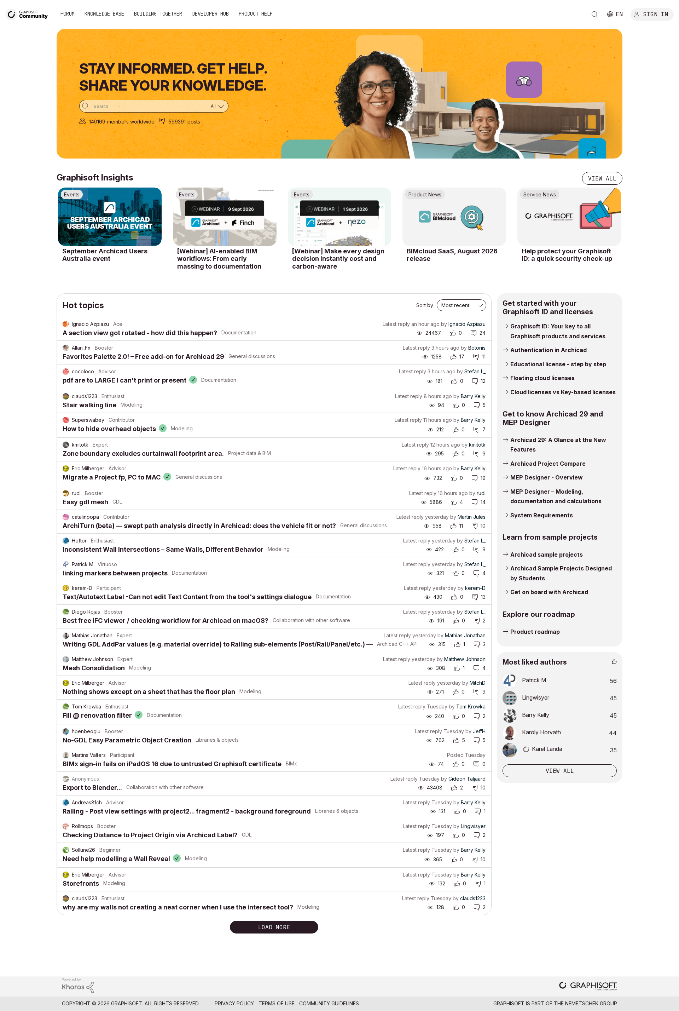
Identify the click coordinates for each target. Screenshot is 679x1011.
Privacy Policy (234, 1003)
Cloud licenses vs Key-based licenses (563, 392)
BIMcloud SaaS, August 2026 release (452, 255)
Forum (67, 14)
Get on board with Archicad (549, 592)
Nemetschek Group (591, 1003)
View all (602, 178)
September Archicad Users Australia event (104, 255)
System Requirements (541, 515)
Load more (274, 927)
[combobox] (153, 106)
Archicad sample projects (546, 554)
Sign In (655, 13)
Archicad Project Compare (548, 463)
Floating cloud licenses (542, 377)
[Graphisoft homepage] (588, 986)
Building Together (158, 14)
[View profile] (66, 324)
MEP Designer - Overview (546, 477)
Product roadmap (535, 631)
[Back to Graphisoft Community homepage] (29, 14)
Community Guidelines (329, 1003)
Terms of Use (277, 1003)
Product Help (256, 14)
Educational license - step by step (558, 364)
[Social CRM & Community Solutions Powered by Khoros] (78, 985)
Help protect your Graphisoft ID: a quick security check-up (567, 255)
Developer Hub (210, 14)
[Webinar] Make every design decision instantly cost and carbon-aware (338, 258)
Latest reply (396, 324)
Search (595, 14)
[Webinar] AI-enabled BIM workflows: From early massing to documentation (219, 258)
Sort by (424, 305)
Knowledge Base (104, 14)
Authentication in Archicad (548, 350)
